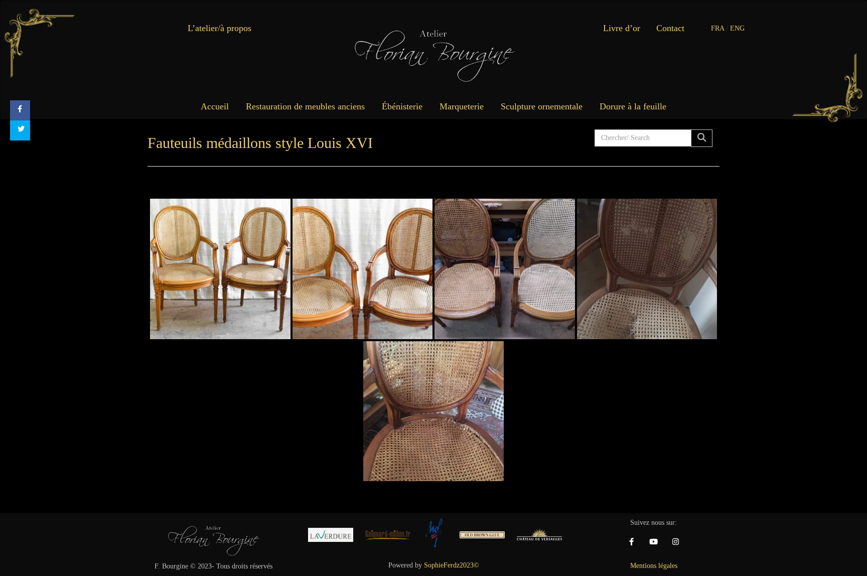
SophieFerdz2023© (451, 565)
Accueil (215, 106)
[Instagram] (676, 542)
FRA (717, 28)
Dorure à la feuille (633, 106)
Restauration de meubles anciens (305, 106)
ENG (737, 28)
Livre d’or (621, 28)
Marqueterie (462, 106)
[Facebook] (632, 542)
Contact (670, 28)
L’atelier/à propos (219, 28)
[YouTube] (654, 542)
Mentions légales (653, 565)
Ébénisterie (402, 106)
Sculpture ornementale (542, 106)
